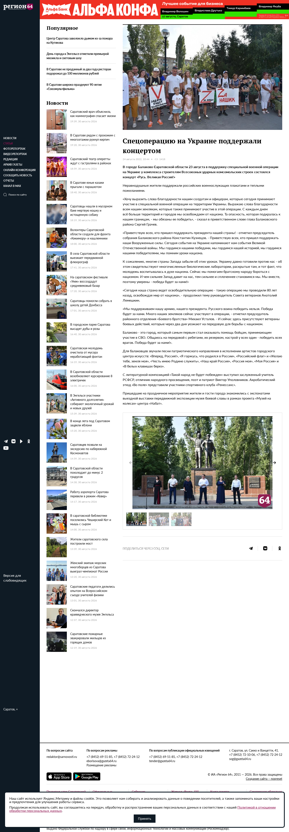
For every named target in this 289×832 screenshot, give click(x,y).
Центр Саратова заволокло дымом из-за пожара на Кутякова (80, 40)
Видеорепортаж (15, 154)
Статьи (8, 143)
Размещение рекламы (101, 765)
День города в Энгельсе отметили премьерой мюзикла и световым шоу (78, 56)
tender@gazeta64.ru (162, 761)
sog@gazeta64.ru (240, 759)
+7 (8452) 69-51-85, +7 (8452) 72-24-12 (113, 757)
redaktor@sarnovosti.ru (62, 757)
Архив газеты (12, 164)
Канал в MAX (12, 186)
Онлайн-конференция (19, 170)
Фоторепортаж (14, 149)
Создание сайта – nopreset (264, 778)
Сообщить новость (17, 175)
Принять (144, 818)
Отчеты (8, 180)
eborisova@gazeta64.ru (102, 761)
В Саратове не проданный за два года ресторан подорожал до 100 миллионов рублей (79, 71)
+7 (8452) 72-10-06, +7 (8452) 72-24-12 (255, 754)
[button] (274, 462)
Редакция (10, 159)
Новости (9, 138)
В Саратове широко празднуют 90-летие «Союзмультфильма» (74, 86)
